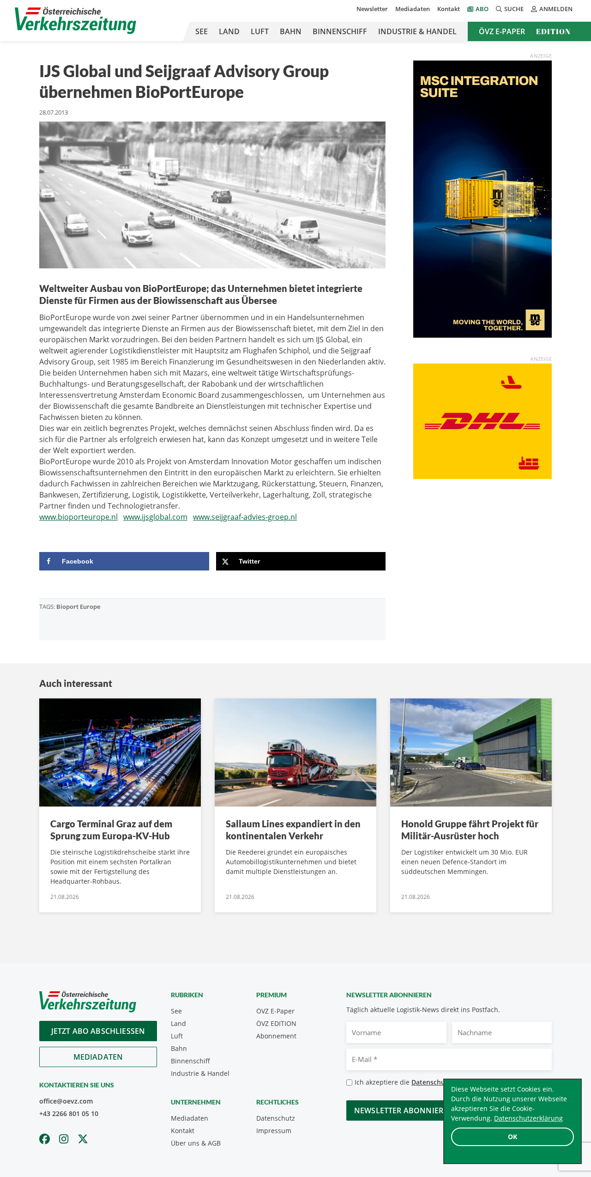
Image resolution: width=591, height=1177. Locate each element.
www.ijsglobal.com (155, 517)
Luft (260, 31)
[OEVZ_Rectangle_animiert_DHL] (482, 420)
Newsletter (372, 9)
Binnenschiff (340, 31)
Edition (553, 31)
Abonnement (276, 1035)
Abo (482, 9)
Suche (514, 9)
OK (512, 1136)
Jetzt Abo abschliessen (98, 1031)
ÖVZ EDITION (276, 1023)
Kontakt (448, 9)
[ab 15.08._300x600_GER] (482, 198)
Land (229, 31)
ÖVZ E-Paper (502, 31)
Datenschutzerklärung (528, 1118)
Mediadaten (412, 9)
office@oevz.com (66, 1101)
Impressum (273, 1130)
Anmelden (556, 9)
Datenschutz (275, 1118)
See (201, 31)
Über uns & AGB (196, 1143)
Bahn (291, 31)
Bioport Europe (78, 606)
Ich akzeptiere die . (430, 1082)
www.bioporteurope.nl (78, 517)
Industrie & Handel (417, 31)
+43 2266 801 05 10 (68, 1113)
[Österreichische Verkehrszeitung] (75, 20)
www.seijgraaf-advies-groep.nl (245, 517)
